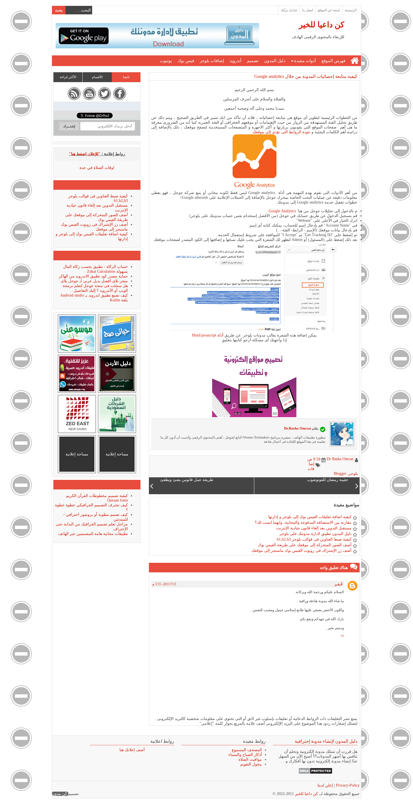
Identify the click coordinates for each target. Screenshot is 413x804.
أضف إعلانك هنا (132, 750)
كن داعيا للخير (321, 24)
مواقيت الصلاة (250, 759)
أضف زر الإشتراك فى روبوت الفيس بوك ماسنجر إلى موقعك (301, 550)
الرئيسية (351, 10)
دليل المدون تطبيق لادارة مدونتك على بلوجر (315, 534)
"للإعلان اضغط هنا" (85, 154)
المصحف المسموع (247, 750)
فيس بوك (186, 60)
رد (342, 635)
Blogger (340, 473)
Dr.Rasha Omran (297, 428)
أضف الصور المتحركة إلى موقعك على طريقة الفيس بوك (304, 545)
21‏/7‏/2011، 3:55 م (164, 584)
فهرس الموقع (333, 60)
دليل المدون (274, 60)
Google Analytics (282, 211)
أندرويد (235, 60)
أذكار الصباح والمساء (245, 755)
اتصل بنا (307, 10)
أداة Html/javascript (207, 335)
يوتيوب (166, 60)
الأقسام (97, 77)
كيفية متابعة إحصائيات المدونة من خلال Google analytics (305, 76)
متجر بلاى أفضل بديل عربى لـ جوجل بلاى (94, 281)
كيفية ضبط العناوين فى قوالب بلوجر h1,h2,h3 (314, 539)
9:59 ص (313, 459)
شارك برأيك (289, 10)
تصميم (252, 60)
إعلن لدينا (325, 785)
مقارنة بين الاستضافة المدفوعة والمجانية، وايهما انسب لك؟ (303, 522)
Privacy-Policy (347, 785)
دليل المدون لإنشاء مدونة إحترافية (326, 741)
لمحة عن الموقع (329, 10)
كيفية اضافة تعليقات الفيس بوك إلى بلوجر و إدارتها (309, 517)
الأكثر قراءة (68, 77)
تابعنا (126, 77)
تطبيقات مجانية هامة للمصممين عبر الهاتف (93, 534)
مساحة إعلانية (117, 454)
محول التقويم (251, 764)
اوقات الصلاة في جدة (97, 168)
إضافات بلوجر (212, 60)
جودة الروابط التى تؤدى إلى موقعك (281, 132)
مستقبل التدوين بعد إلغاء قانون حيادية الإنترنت (313, 528)
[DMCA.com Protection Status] (315, 773)
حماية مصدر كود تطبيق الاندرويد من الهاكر (93, 276)
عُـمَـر (339, 584)
